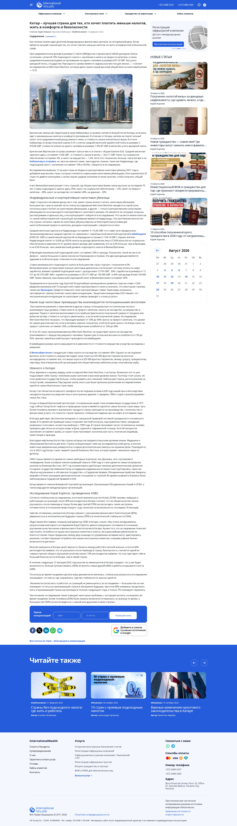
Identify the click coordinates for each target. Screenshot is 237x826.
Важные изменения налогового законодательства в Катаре (175, 709)
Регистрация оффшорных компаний (94, 751)
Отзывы (34, 763)
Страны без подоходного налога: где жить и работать (56, 709)
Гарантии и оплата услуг (43, 759)
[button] (204, 663)
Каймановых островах (43, 161)
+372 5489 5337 (166, 4)
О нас (33, 755)
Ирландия (46, 289)
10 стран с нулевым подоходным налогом (116, 709)
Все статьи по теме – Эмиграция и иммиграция (57, 640)
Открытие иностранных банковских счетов (98, 746)
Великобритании (42, 352)
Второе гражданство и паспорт (91, 766)
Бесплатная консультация (186, 44)
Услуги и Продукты (40, 746)
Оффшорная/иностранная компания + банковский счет (102, 756)
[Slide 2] (179, 48)
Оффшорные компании (50, 13)
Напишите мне (123, 615)
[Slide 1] (174, 48)
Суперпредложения (40, 751)
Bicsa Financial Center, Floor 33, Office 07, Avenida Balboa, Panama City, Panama (184, 786)
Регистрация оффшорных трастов (93, 762)
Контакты (35, 772)
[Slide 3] (184, 48)
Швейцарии (139, 233)
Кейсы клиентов (185, 13)
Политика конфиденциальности (92, 814)
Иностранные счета (94, 13)
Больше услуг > (83, 775)
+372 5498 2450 (185, 4)
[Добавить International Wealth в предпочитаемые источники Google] (129, 630)
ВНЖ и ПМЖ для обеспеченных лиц (94, 770)
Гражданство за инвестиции (139, 13)
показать (50, 36)
